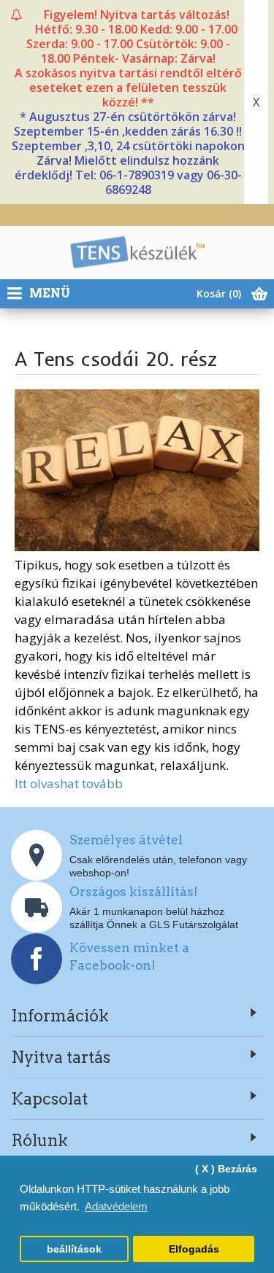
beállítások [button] (74, 1249)
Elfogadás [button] (194, 1249)
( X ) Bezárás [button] (226, 1169)
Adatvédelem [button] (116, 1206)
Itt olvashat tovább (69, 783)
